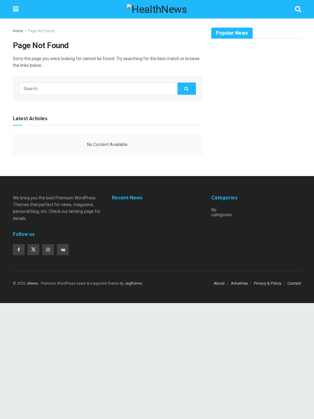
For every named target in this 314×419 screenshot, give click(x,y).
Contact (294, 283)
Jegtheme (133, 283)
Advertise (239, 283)
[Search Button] (187, 89)
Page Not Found (41, 31)
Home (18, 31)
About (219, 283)
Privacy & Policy (267, 283)
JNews (32, 283)
